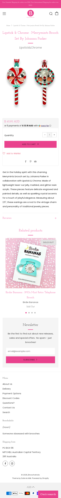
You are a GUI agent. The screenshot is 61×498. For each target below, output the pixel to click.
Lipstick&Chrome (30, 48)
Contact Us (9, 407)
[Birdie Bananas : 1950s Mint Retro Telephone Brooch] (30, 263)
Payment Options (12, 393)
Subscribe (29, 360)
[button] (30, 125)
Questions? (8, 402)
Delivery (7, 388)
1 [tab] (26, 312)
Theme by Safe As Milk (21, 478)
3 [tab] (32, 312)
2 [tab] (29, 312)
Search (6, 412)
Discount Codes (11, 398)
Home (8, 25)
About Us (7, 383)
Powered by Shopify (40, 478)
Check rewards (48, 494)
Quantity (9, 135)
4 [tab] (35, 312)
